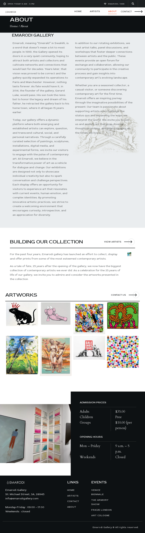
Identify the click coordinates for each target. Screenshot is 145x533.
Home (14, 26)
